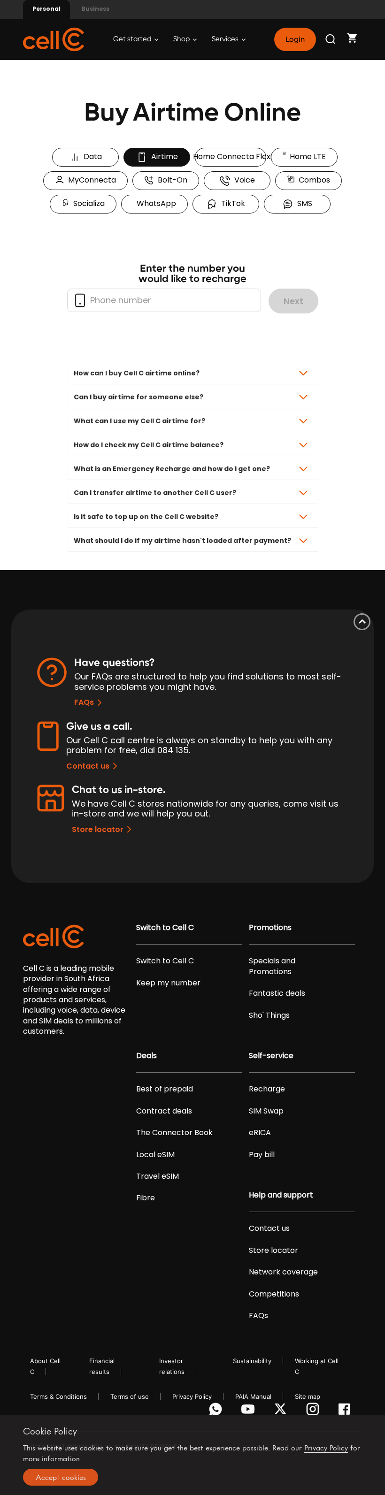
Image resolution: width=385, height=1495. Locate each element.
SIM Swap (266, 1111)
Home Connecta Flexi (230, 156)
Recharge (267, 1089)
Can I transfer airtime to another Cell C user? (155, 492)
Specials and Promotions (272, 966)
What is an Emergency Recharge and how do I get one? (172, 468)
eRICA (260, 1133)
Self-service (271, 1056)
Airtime (162, 156)
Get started (133, 39)
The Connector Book (174, 1133)
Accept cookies (61, 1477)
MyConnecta (90, 180)
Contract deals (164, 1111)
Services (226, 39)
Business (95, 9)
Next (293, 301)
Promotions (270, 928)
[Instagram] (314, 1411)
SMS (302, 203)
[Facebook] (347, 1411)
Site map (307, 1396)
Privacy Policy (192, 1396)
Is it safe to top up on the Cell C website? (146, 516)
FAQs (84, 702)
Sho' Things (269, 1015)
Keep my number (168, 983)
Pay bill (262, 1155)
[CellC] (53, 38)
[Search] (331, 39)
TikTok (231, 203)
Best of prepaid (164, 1089)
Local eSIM (155, 1155)
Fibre (145, 1198)
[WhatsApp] (217, 1411)
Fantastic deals (277, 993)
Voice (243, 180)
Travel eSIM (157, 1176)
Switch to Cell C (165, 928)
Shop (182, 39)
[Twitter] (282, 1411)
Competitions (274, 1294)
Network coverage (283, 1272)
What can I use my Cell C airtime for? (139, 421)
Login (294, 39)
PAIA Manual (253, 1396)
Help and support (281, 1195)
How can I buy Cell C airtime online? (137, 373)
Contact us (87, 766)
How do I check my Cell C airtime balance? (148, 445)
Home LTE (306, 156)
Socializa (87, 203)
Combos (312, 180)
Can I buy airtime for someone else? (138, 397)
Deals (146, 1056)
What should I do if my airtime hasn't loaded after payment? (182, 540)
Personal (46, 9)
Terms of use (129, 1396)
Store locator (97, 829)
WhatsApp (154, 203)
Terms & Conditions (58, 1396)
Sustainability (252, 1361)
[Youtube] (249, 1411)
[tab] (192, 373)
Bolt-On (170, 180)
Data (91, 156)
